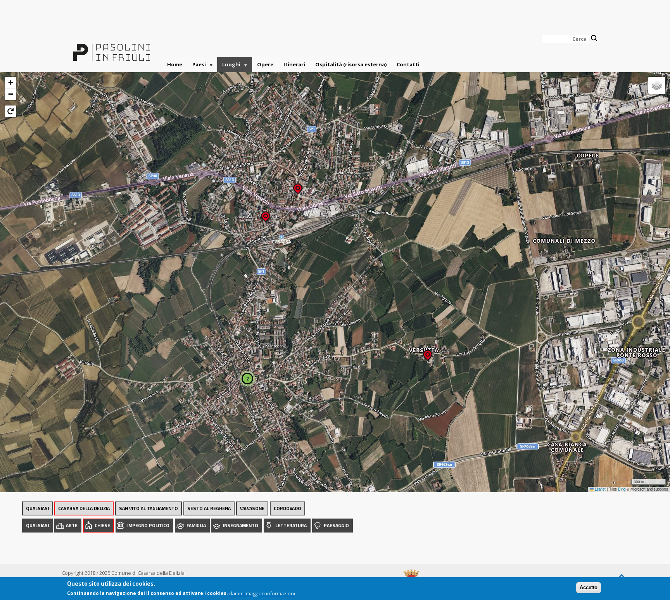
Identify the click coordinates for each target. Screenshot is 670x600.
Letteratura (291, 525)
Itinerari (294, 64)
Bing (621, 489)
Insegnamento (240, 525)
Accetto (588, 587)
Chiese (102, 525)
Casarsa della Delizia (84, 508)
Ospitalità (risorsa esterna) (351, 64)
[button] (427, 353)
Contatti (408, 64)
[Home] (111, 47)
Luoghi (228, 66)
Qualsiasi (37, 508)
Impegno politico (148, 525)
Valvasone (252, 508)
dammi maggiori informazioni (262, 593)
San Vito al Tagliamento (148, 508)
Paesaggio (336, 525)
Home (174, 64)
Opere (265, 64)
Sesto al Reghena (209, 508)
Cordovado (287, 508)
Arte (72, 525)
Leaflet (600, 489)
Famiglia (196, 525)
